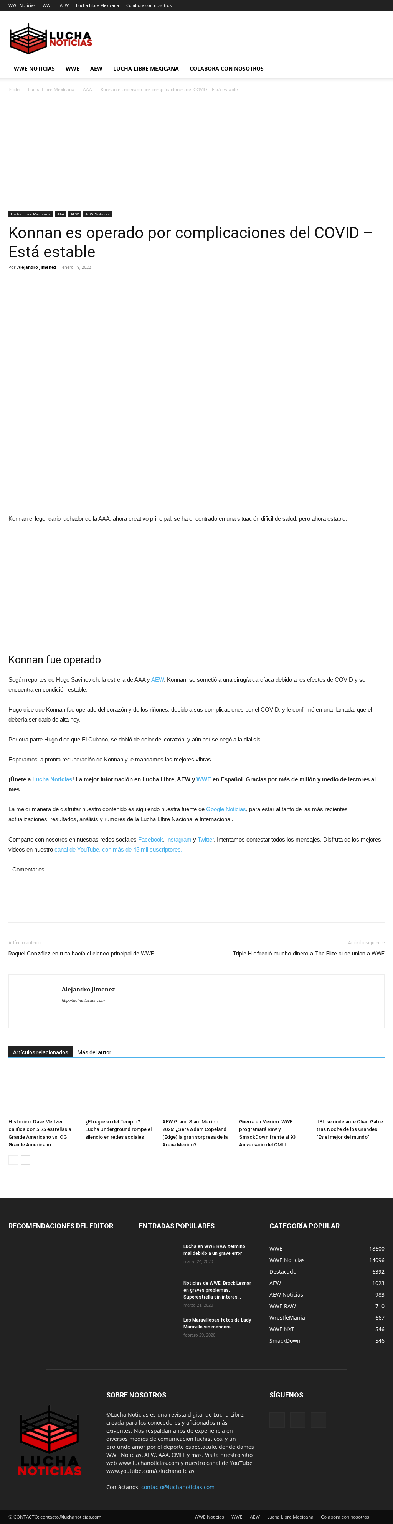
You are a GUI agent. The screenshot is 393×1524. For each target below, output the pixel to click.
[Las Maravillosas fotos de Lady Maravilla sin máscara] (158, 1330)
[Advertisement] (196, 154)
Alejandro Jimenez (36, 267)
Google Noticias (226, 809)
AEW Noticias (97, 214)
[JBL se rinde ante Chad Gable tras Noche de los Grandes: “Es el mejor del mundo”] (350, 1091)
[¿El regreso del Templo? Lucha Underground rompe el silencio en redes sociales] (119, 1091)
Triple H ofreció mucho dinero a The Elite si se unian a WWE (309, 953)
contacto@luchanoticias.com (178, 1487)
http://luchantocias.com (83, 1000)
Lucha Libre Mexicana (97, 5)
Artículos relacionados (40, 1052)
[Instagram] (297, 1420)
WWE (48, 5)
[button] (375, 69)
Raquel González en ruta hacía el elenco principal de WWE (81, 953)
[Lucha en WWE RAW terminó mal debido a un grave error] (158, 1256)
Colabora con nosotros (149, 5)
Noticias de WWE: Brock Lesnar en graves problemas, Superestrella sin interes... (217, 1290)
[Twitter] (33, 284)
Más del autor (94, 1052)
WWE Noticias (21, 5)
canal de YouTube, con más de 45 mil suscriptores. (117, 849)
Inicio (14, 89)
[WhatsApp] (69, 284)
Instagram (179, 839)
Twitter (206, 839)
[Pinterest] (51, 284)
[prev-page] (13, 1160)
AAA (87, 89)
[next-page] (25, 1160)
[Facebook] (16, 284)
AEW (64, 5)
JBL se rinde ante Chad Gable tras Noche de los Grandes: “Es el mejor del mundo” (349, 1129)
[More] (87, 284)
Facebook (150, 839)
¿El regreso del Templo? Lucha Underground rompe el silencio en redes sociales (118, 1129)
